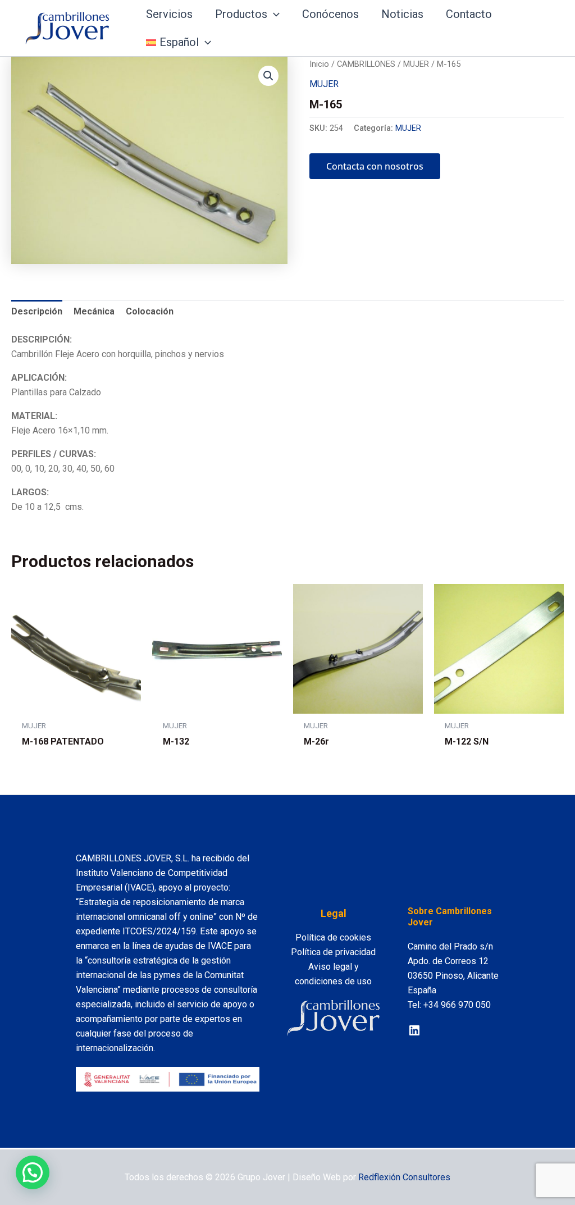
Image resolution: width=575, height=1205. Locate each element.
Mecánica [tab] (94, 311)
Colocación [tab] (150, 311)
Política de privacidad (333, 952)
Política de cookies (333, 937)
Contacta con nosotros (374, 166)
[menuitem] (178, 42)
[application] (273, 14)
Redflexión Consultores (404, 1177)
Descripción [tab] (36, 311)
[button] (268, 76)
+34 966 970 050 (457, 1004)
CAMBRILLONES (366, 64)
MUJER (416, 64)
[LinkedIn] (414, 1030)
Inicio (319, 64)
